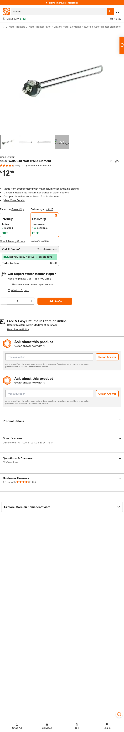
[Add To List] (111, 161)
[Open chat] (121, 45)
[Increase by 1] (31, 301)
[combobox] (59, 11)
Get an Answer (107, 356)
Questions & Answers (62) (38, 165)
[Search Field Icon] (110, 11)
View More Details (14, 200)
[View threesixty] (62, 142)
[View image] (7, 142)
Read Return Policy (18, 329)
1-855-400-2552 (41, 278)
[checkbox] (9, 284)
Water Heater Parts (40, 26)
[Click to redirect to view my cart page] (117, 11)
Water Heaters (17, 26)
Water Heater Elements (67, 26)
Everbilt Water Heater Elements (102, 26)
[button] (62, 421)
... (3, 27)
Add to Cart (56, 301)
